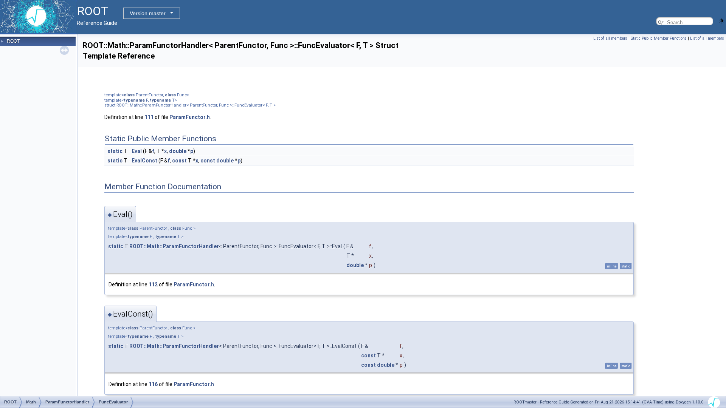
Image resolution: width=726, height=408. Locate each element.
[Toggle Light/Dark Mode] (721, 20)
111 (149, 117)
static (115, 151)
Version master (148, 13)
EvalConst (144, 161)
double (177, 151)
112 (153, 284)
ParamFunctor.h (189, 117)
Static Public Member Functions (659, 38)
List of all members (610, 38)
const (179, 161)
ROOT (13, 41)
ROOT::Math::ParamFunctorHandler (174, 246)
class (129, 95)
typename (134, 100)
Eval (137, 151)
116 (153, 384)
